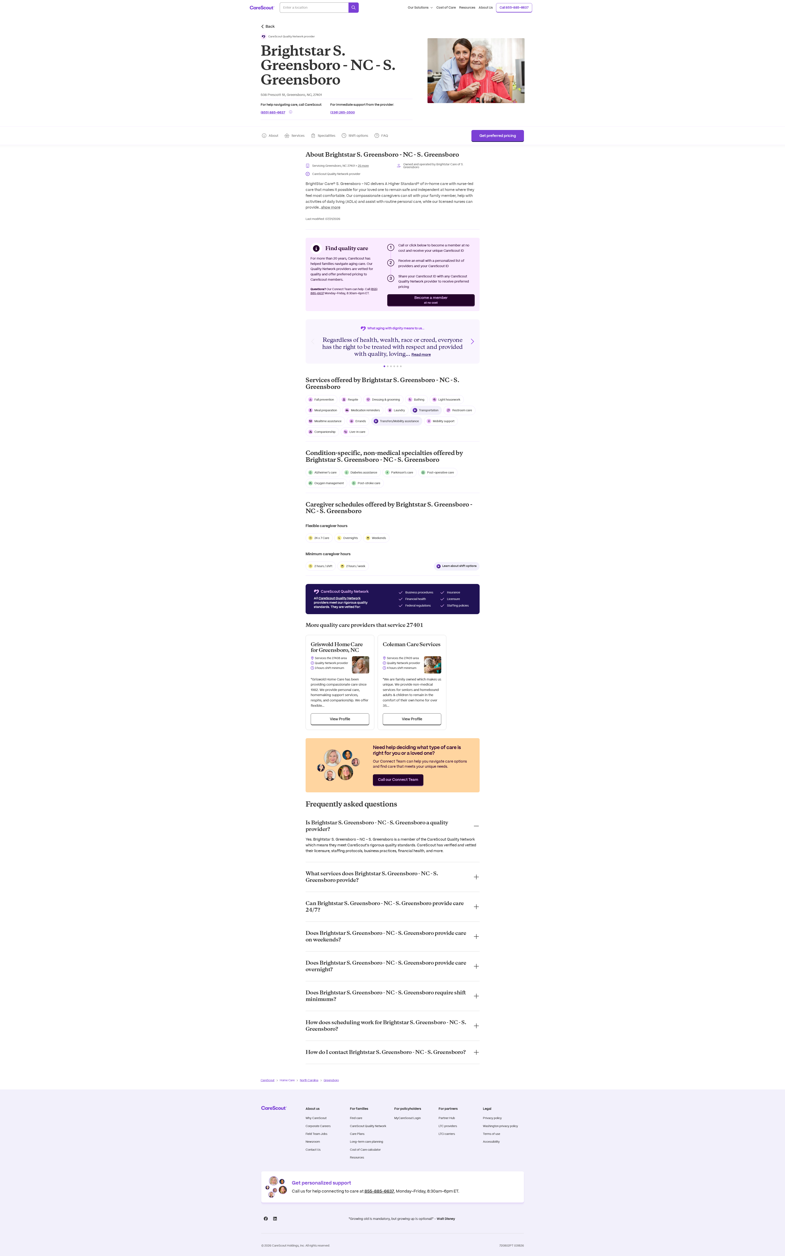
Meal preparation (325, 410)
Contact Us (313, 1149)
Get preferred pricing (497, 136)
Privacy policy (492, 1118)
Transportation (428, 410)
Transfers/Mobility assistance (399, 421)
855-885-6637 (379, 1190)
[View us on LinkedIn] (275, 1218)
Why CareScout (316, 1118)
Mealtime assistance (328, 421)
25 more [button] (363, 165)
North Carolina (309, 1080)
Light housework (449, 399)
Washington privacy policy (500, 1126)
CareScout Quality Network (368, 1126)
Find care (356, 1118)
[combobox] (314, 7)
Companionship (325, 431)
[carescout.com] (262, 7)
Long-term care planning (366, 1141)
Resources (357, 1157)
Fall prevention (324, 399)
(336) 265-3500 (342, 112)
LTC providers (448, 1126)
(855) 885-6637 (273, 112)
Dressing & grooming (386, 399)
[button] (288, 36)
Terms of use (491, 1133)
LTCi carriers (447, 1133)
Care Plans (357, 1133)
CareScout (267, 1080)
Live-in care (357, 431)
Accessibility (491, 1141)
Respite (353, 399)
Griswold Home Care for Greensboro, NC (337, 647)
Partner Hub (447, 1118)
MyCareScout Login (407, 1118)
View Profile (340, 719)
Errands (360, 421)
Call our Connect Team (398, 780)
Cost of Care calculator (365, 1149)
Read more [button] (421, 355)
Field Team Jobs (316, 1133)
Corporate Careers (318, 1126)
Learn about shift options (459, 566)
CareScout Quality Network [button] (340, 598)
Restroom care (462, 410)
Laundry (399, 410)
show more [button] (330, 207)
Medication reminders (365, 410)
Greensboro (331, 1080)
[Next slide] (472, 341)
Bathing (419, 399)
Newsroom (313, 1141)
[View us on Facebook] (265, 1218)
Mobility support (443, 421)
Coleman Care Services (412, 644)
